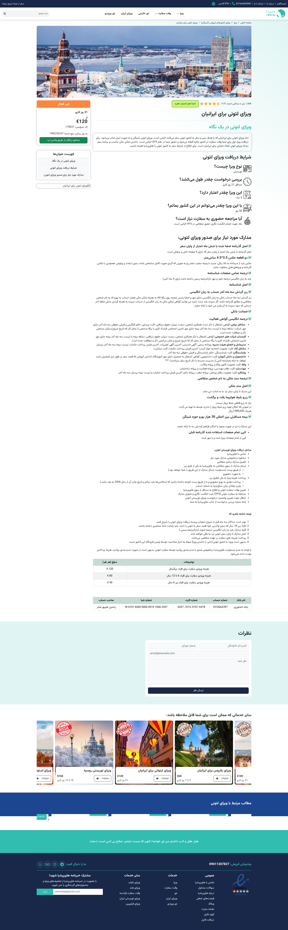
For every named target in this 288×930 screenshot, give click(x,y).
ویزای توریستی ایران (130, 899)
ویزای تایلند (134, 883)
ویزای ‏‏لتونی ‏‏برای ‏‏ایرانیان (186, 22)
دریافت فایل (208, 920)
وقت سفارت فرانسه (130, 893)
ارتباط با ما (258, 3)
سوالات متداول (206, 888)
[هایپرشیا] (262, 13)
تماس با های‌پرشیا (204, 883)
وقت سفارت (164, 14)
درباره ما (270, 3)
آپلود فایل (209, 915)
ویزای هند (135, 888)
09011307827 (219, 864)
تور (175, 893)
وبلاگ (211, 904)
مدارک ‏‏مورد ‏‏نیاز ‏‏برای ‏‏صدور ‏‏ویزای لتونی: (64, 175)
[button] (218, 104)
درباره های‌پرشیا (206, 893)
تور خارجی (143, 14)
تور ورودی (110, 14)
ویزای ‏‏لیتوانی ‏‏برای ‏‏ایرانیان (154, 770)
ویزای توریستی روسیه (97, 770)
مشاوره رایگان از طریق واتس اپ (63, 140)
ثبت (45, 892)
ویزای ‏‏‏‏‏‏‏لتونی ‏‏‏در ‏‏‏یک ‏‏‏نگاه (63, 161)
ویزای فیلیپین (133, 904)
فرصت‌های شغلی (205, 899)
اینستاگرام (281, 3)
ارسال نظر (198, 690)
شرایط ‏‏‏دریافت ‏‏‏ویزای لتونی (63, 168)
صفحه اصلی (245, 22)
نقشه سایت (208, 909)
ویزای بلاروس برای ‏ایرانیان (214, 770)
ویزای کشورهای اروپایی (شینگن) (215, 22)
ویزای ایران (126, 14)
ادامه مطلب (42, 817)
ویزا (182, 14)
